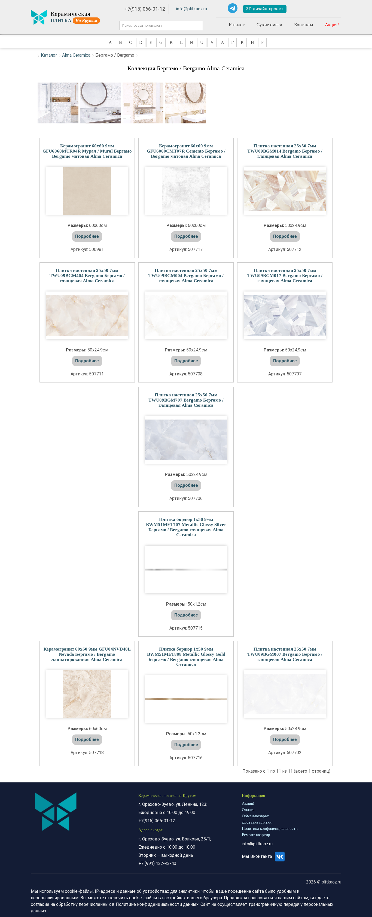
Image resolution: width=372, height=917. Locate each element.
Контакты (303, 24)
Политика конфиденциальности (270, 828)
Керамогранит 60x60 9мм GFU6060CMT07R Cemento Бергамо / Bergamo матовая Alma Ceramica (186, 151)
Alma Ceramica (76, 55)
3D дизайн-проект (264, 8)
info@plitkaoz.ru (191, 8)
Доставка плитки (257, 822)
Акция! (332, 24)
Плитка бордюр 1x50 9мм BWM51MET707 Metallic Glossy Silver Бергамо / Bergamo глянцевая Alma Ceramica (186, 527)
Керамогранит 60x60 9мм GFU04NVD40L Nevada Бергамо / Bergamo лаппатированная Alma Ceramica (87, 654)
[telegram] (232, 8)
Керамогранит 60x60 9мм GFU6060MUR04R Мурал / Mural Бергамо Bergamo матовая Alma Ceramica (87, 151)
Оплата (248, 809)
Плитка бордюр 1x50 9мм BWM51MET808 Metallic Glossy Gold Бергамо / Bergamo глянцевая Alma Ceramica (186, 656)
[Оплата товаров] (316, 9)
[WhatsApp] (220, 8)
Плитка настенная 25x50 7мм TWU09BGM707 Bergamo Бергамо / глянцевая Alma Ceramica (186, 400)
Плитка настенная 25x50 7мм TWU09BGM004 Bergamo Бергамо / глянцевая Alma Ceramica (186, 275)
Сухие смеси (269, 24)
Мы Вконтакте (257, 856)
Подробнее (87, 236)
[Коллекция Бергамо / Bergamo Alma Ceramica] (58, 103)
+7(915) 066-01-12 (144, 9)
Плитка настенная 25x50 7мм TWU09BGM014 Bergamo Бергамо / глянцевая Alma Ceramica (284, 151)
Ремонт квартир (256, 835)
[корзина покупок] (333, 9)
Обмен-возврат (255, 816)
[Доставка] (300, 9)
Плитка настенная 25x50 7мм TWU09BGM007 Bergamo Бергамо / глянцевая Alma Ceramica (284, 654)
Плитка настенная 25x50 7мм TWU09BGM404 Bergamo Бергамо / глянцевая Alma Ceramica (87, 275)
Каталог (237, 24)
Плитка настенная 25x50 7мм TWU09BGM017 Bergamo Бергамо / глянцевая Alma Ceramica (284, 275)
